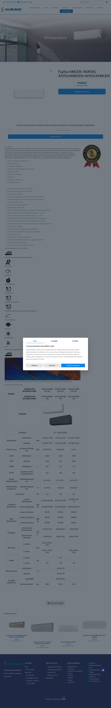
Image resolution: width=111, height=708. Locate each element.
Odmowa (34, 365)
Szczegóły (54, 341)
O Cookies (75, 341)
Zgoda (35, 341)
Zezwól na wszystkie (73, 365)
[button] (103, 670)
